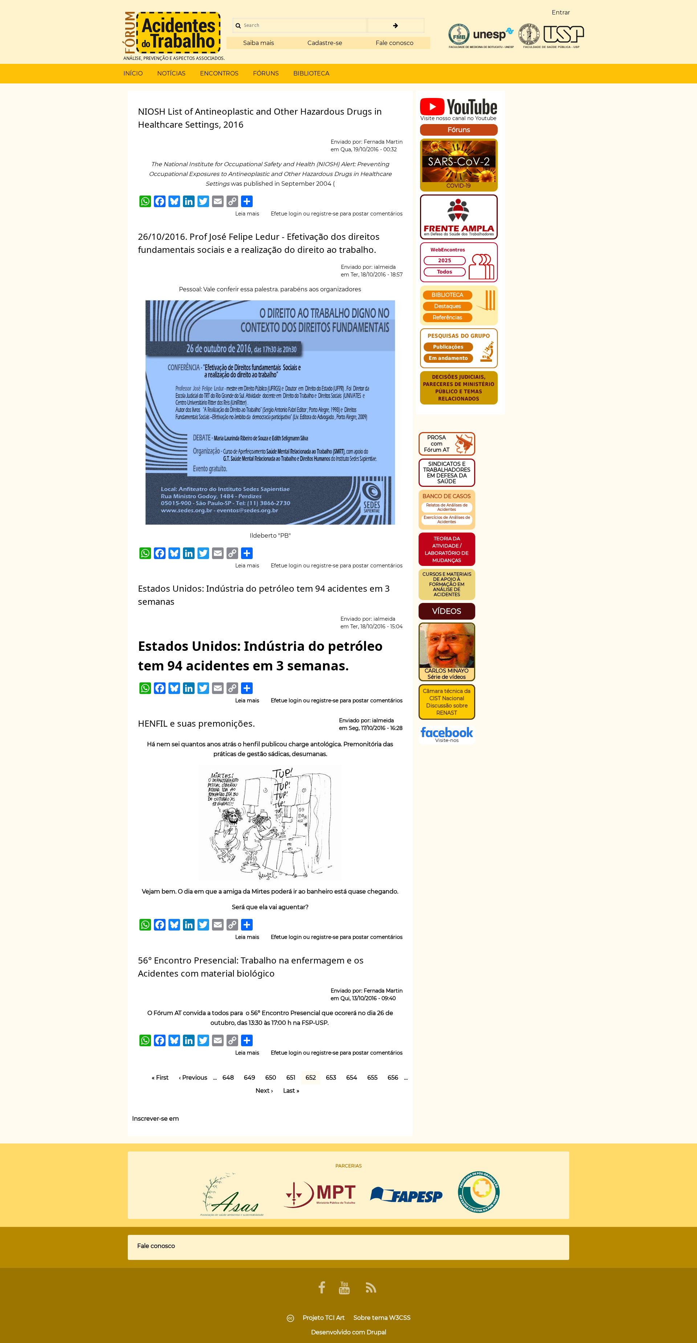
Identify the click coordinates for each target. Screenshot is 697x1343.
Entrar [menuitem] (561, 12)
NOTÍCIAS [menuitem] (171, 73)
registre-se (324, 213)
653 (333, 1077)
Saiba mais (258, 43)
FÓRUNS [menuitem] (266, 73)
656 (395, 1077)
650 (272, 1077)
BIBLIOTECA (447, 295)
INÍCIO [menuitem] (133, 73)
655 (374, 1077)
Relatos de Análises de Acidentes (447, 507)
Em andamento (448, 358)
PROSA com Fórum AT (436, 443)
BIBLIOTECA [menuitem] (311, 73)
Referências (447, 317)
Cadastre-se (324, 43)
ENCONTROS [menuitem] (219, 73)
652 (311, 1078)
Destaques (447, 306)
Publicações (448, 347)
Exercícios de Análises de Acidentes (447, 519)
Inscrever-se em (155, 1118)
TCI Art (335, 1317)
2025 (444, 260)
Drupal (376, 1332)
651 (293, 1077)
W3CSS (400, 1317)
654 (353, 1077)
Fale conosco (394, 43)
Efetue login (286, 213)
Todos (444, 272)
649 (251, 1077)
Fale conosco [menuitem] (156, 1246)
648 (230, 1077)
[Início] (171, 32)
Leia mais (247, 214)
